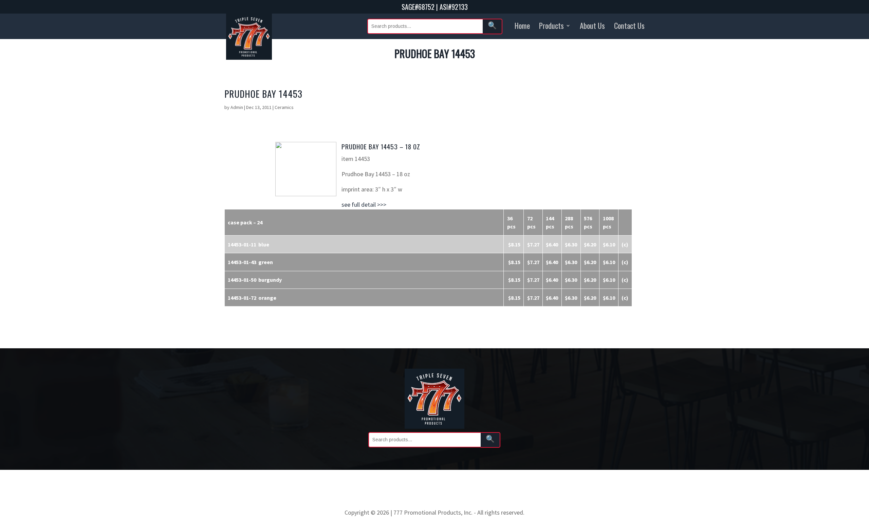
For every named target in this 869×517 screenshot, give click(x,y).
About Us (592, 25)
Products (551, 25)
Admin (236, 107)
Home (522, 25)
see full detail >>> (363, 204)
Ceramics (284, 107)
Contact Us (629, 25)
